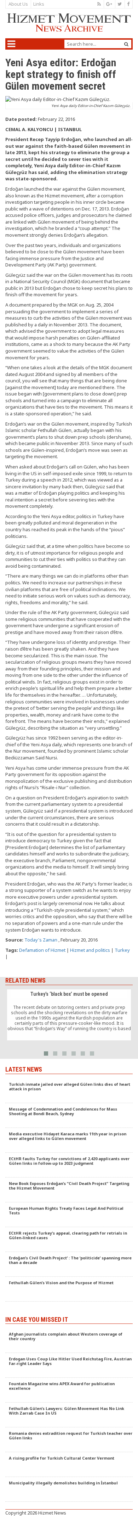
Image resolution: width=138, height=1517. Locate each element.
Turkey (122, 950)
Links (38, 4)
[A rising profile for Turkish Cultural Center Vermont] (69, 1464)
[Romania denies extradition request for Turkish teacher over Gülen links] (69, 1439)
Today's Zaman (40, 940)
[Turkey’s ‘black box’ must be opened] (69, 1014)
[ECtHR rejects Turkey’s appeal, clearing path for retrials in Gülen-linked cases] (69, 1239)
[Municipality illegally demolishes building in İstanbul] (69, 1489)
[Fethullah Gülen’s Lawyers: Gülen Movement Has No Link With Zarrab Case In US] (69, 1415)
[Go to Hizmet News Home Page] (69, 22)
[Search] (126, 44)
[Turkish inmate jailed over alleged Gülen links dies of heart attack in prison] (69, 1090)
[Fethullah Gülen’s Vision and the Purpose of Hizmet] (69, 1289)
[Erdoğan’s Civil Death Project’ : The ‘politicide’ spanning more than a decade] (69, 1264)
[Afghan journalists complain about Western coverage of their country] (69, 1340)
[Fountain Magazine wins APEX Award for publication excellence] (69, 1390)
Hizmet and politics (90, 950)
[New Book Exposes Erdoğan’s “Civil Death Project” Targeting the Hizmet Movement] (69, 1190)
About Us (18, 4)
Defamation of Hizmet (42, 950)
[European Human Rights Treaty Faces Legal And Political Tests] (69, 1214)
